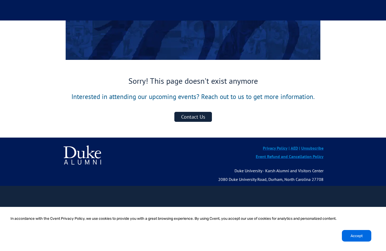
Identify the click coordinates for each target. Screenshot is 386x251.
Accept (357, 236)
